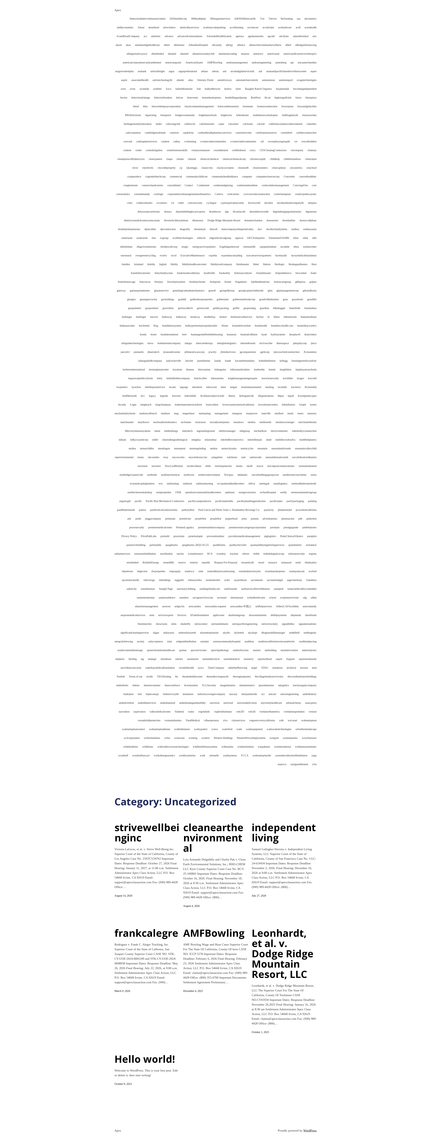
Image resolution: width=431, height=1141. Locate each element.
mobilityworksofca (285, 439)
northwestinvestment (209, 474)
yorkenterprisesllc (262, 755)
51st (262, 18)
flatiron (267, 264)
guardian (264, 308)
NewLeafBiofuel (174, 466)
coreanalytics (123, 194)
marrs (300, 413)
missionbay (211, 439)
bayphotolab (282, 88)
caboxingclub (173, 123)
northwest (189, 474)
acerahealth (311, 27)
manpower (251, 413)
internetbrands (247, 343)
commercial (176, 176)
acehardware (285, 27)
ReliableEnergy (151, 562)
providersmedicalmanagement (244, 536)
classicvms (207, 167)
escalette (284, 246)
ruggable (179, 580)
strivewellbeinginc (146, 832)
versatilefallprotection (149, 720)
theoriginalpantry (242, 676)
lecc (143, 395)
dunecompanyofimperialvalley (237, 229)
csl (172, 202)
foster (314, 273)
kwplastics (122, 387)
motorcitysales (229, 448)
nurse (314, 474)
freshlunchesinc (197, 281)
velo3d (251, 711)
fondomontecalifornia (188, 273)
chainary (312, 150)
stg (142, 659)
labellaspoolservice (155, 387)
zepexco (282, 764)
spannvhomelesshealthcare (161, 650)
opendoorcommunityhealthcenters (203, 492)
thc (176, 676)
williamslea (227, 746)
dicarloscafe (239, 211)
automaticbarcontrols (247, 80)
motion (213, 448)
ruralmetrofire (213, 580)
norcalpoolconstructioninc (281, 466)
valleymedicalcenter (160, 711)
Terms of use (135, 676)
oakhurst (187, 483)
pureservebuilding (135, 545)
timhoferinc (122, 685)
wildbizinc (147, 746)
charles (180, 159)
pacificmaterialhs (224, 501)
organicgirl (125, 501)
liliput (281, 395)
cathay (176, 141)
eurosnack (126, 255)
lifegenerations (266, 395)
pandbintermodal (126, 509)
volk (281, 720)
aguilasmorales (255, 36)
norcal (260, 466)
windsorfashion (245, 746)
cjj (181, 167)
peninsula (170, 518)
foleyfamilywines (164, 273)
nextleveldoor (194, 466)
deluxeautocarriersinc (149, 211)
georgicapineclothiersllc (251, 290)
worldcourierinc (187, 755)
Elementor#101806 (279, 237)
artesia (215, 71)
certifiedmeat (239, 150)
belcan (179, 97)
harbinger (127, 316)
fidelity (174, 264)
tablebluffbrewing (237, 667)
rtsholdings (165, 580)
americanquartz (173, 62)
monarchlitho (147, 448)
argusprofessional (187, 71)
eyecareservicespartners (258, 255)
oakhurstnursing (204, 483)
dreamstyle (200, 229)
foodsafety (224, 273)
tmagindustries (227, 685)
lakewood (211, 387)
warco (214, 729)
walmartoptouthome (159, 729)
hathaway (167, 316)
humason (231, 334)
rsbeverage (149, 580)
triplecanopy (152, 694)
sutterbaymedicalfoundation (160, 667)
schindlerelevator (256, 597)
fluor (314, 264)
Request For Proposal (225, 562)
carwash (127, 141)
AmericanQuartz (194, 62)
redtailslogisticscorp (273, 553)
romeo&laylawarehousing (221, 571)
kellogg (284, 360)
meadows (239, 422)
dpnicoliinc (150, 229)
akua (128, 45)
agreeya (240, 36)
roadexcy (189, 571)
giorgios (131, 299)
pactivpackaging (295, 501)
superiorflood (265, 659)
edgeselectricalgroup (220, 237)
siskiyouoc (168, 632)
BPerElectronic (133, 115)
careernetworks (244, 132)
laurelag (269, 387)
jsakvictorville (173, 360)
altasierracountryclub (203, 53)
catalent (165, 141)
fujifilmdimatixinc (260, 281)
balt (199, 88)
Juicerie (189, 360)
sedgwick (179, 606)
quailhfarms (219, 545)
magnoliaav (189, 413)
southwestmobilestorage (130, 650)
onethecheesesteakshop (139, 492)
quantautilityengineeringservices (267, 545)
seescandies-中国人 (240, 606)
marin (290, 413)
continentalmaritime (247, 185)
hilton (277, 316)
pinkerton (311, 518)
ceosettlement (221, 150)
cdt (262, 141)
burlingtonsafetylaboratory (138, 123)
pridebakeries (309, 527)
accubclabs (268, 27)
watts (239, 729)
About (141, 27)
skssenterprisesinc (209, 632)
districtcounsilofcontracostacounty (142, 220)
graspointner (134, 308)
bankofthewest (212, 88)
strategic (152, 659)
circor (135, 167)
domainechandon (253, 220)
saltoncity (132, 588)
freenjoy (158, 281)
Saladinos (311, 580)
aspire (124, 80)
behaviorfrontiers (163, 97)
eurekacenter (310, 246)
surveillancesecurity (131, 667)
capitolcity (188, 132)
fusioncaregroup (282, 281)
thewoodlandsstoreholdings (302, 676)
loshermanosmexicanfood (188, 404)
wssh (202, 755)
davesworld (254, 202)
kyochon (136, 387)
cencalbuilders (309, 141)
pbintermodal (285, 509)
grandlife (312, 299)
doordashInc (288, 220)
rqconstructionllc (130, 580)
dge (227, 211)
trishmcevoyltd (171, 694)
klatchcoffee (200, 378)
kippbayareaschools (306, 369)
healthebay (210, 316)
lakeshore (197, 387)
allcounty (217, 45)
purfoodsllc (155, 545)
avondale (144, 88)
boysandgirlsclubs (307, 106)
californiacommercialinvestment (285, 123)
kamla (217, 360)
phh (300, 518)
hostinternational (169, 334)
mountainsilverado (281, 448)
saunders (184, 597)
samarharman (148, 588)
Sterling (132, 659)
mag (176, 413)
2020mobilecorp (178, 18)
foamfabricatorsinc (141, 273)
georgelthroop (227, 290)
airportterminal (300, 36)
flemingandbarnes (298, 264)
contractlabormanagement (275, 185)
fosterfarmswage (126, 281)
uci (262, 694)
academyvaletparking (214, 27)
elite (314, 237)
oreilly (283, 492)
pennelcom (185, 518)
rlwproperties (158, 571)
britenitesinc (242, 115)
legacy (152, 395)
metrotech (187, 430)
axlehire (157, 88)
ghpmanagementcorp (287, 290)
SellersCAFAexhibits (287, 606)
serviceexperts (165, 615)
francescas (144, 281)
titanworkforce (172, 685)
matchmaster (127, 422)
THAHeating (164, 676)
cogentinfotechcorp (155, 176)
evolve (163, 255)
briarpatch (165, 115)
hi (269, 316)
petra (244, 518)
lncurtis (122, 404)
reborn (245, 553)
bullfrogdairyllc (290, 115)
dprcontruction (168, 229)
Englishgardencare (229, 246)
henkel (223, 316)
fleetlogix (280, 264)
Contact (189, 185)
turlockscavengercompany (211, 694)
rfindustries (311, 562)
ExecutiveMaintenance (192, 255)
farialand (138, 264)
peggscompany (153, 518)
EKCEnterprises (256, 237)
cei (295, 141)
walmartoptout (309, 720)
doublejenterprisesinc (129, 229)
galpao (313, 281)
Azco (168, 88)
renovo (182, 562)
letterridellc (190, 395)
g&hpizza (300, 281)
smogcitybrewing (123, 641)
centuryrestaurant (200, 150)
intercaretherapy (204, 343)
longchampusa (163, 404)
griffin (236, 308)
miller (155, 439)
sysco (201, 667)
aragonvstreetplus (124, 71)
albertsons (179, 45)
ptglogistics (270, 536)
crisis (129, 202)
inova (150, 343)
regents (313, 553)
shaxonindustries (258, 615)
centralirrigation (154, 150)
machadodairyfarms (124, 413)
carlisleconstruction (306, 132)
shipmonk (296, 615)
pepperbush (231, 518)
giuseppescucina (148, 299)
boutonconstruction (267, 106)
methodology (171, 430)
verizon (313, 711)
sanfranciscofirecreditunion (255, 588)
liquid (291, 395)
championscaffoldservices (131, 159)
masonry (312, 413)
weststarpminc (290, 737)
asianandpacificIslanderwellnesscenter (286, 71)
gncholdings (167, 299)
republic (206, 562)
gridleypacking (221, 308)
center (138, 150)
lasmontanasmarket (251, 387)
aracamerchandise (307, 62)
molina (132, 448)
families (126, 264)
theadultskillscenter (192, 676)
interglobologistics (226, 343)
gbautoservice (161, 290)
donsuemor (272, 220)
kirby (159, 378)
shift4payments (279, 615)
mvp (165, 457)
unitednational (167, 702)
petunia (255, 518)
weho (167, 737)
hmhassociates (127, 325)
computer (247, 176)
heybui (259, 316)
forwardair (301, 273)
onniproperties (163, 492)
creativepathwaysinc (306, 194)
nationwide (255, 457)
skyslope (252, 632)
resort (261, 562)
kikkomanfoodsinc (240, 369)
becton (123, 97)
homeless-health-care (282, 325)
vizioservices (238, 720)
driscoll (213, 229)
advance (169, 36)
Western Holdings (223, 737)
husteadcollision (248, 334)
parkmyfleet (188, 509)
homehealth (261, 325)
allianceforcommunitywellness (265, 45)
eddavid (201, 237)
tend (314, 667)
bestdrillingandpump (236, 97)
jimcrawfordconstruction (287, 352)
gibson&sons (310, 290)
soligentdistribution (186, 641)
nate (243, 457)
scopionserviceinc (289, 597)
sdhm (314, 597)
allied (288, 45)
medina (251, 422)
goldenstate (223, 299)
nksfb (250, 466)
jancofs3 (125, 352)
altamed (172, 53)
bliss (145, 106)
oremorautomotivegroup (304, 492)
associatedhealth (139, 80)
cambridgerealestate (155, 132)
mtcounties (153, 457)
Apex (117, 10)
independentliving (284, 832)
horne (154, 334)
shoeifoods (311, 615)
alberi (167, 45)
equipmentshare (268, 246)
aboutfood (153, 27)
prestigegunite (291, 527)
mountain (262, 448)
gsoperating (249, 308)
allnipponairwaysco (137, 53)
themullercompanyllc (218, 676)
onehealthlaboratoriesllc (304, 483)
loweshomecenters (268, 404)
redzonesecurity (296, 553)
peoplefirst (200, 518)
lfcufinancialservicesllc (212, 395)
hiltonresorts (290, 316)
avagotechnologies (307, 80)
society (140, 641)
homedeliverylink (241, 325)
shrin (173, 623)
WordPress (310, 1130)
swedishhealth (186, 667)
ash (260, 71)
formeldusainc (263, 273)
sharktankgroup (236, 615)
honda (143, 334)
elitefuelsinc (126, 246)
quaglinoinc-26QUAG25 (195, 545)
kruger (300, 378)
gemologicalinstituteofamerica (188, 290)
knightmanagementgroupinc (243, 378)
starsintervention (289, 650)
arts (224, 71)
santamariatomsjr (146, 597)
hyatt (264, 334)
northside (152, 474)
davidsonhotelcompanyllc (290, 202)
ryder (227, 580)
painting (312, 501)
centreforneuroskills (177, 150)
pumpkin (312, 536)
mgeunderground (206, 430)
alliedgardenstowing (306, 45)
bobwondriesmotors (228, 106)
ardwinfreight (157, 71)
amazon (245, 53)
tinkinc (136, 685)
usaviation (124, 711)
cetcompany (297, 150)
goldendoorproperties (201, 299)
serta (151, 615)
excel (173, 255)
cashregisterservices (146, 141)
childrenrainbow (292, 159)
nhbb (208, 466)
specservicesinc (199, 650)
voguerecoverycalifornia (262, 720)
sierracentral (200, 623)
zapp (314, 755)
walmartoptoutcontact (133, 729)
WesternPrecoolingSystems (251, 737)
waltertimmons (182, 729)
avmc (133, 88)
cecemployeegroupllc (279, 141)
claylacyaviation (225, 167)
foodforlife (209, 273)
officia (251, 483)
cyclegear (211, 202)
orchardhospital (268, 492)
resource (272, 562)
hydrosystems (278, 334)
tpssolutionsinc (266, 685)
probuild (164, 536)
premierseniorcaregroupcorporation (247, 527)
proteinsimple (195, 536)
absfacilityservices (189, 27)
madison (165, 413)
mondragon (164, 448)
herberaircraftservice (241, 316)
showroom (161, 623)
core (314, 185)
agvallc (271, 36)
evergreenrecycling (146, 255)
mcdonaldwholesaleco (165, 422)
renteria (194, 562)
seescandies (195, 606)
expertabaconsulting (231, 255)
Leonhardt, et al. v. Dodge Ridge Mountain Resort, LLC (282, 953)
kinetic (272, 369)
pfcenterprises (270, 518)
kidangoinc (220, 369)
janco (314, 343)
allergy (229, 45)
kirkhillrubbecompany (178, 378)
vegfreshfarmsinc (223, 711)
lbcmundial (311, 387)
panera (142, 509)
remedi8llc (168, 562)
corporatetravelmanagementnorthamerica (189, 194)
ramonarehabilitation (145, 553)
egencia (239, 237)
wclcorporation (132, 737)
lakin (223, 387)
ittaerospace (282, 343)
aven (123, 88)
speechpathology (220, 650)
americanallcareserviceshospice (300, 53)
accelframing (236, 27)
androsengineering (261, 62)
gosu (285, 299)
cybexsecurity (195, 202)
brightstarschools (208, 115)
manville (266, 413)
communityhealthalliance (225, 176)
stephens (119, 659)
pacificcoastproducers (199, 501)
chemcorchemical (209, 159)
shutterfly (185, 623)
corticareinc (233, 194)
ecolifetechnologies (183, 237)
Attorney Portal (205, 80)
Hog (155, 325)
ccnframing (190, 141)
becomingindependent (305, 88)
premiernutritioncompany (211, 527)
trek (140, 694)
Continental (203, 185)
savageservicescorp (203, 597)
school (272, 597)
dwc (260, 229)
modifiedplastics (308, 439)
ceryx (253, 150)
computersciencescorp (267, 176)
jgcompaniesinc (248, 352)
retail (298, 562)
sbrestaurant (236, 597)
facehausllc (281, 255)
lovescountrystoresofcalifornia (238, 404)
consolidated (174, 185)
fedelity (151, 264)
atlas (190, 80)
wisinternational (282, 746)
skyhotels (239, 632)
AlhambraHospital (198, 45)
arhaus (204, 71)
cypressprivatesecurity (232, 202)
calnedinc (311, 123)
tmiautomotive (247, 685)
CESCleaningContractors (273, 150)
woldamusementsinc (306, 746)
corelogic (158, 194)
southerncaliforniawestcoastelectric (276, 641)
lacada (172, 387)
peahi (138, 518)
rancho (180, 553)
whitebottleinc (130, 746)
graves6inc (168, 308)
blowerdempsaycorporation (166, 106)
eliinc (296, 237)
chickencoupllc (258, 159)
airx (314, 36)
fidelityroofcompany (221, 264)
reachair (234, 553)
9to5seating (287, 18)
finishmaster (242, 264)
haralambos (310, 308)
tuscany (233, 694)
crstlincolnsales (144, 202)
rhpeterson (127, 571)
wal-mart (292, 720)
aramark (142, 71)
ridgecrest (142, 571)
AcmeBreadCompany (128, 36)
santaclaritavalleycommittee (302, 588)
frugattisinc (241, 281)
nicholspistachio (223, 466)
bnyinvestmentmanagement (199, 106)
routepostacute (297, 571)
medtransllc (265, 422)
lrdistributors (288, 404)
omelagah (264, 483)
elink (305, 237)
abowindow (169, 27)
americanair (273, 53)
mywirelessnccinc (198, 457)
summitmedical (232, 659)
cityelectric (148, 167)
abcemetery (310, 18)
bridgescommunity (185, 115)
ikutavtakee (310, 334)
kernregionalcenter (159, 369)
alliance (241, 45)
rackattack (311, 545)
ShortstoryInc (145, 623)
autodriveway (224, 80)
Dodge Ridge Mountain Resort (223, 220)
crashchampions (282, 194)
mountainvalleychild (306, 448)
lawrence (296, 387)
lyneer (313, 404)
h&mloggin (279, 308)
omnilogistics (280, 483)
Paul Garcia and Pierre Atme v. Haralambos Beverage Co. (229, 509)
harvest (154, 316)
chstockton (311, 159)
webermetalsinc (152, 737)
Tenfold (121, 676)
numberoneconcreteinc (295, 474)
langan (233, 387)
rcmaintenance (195, 553)
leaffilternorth (129, 395)
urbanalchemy (293, 702)
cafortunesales (206, 123)
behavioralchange (140, 97)
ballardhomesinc (184, 88)
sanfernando (230, 588)
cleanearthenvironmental (213, 837)
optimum (230, 492)
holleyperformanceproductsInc (201, 325)
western (205, 737)
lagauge (184, 387)
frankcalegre (146, 933)
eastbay (295, 229)
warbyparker (200, 729)
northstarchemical (170, 474)
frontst (227, 281)
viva (225, 720)
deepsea (312, 202)
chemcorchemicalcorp (234, 159)
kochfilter (288, 378)
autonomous (268, 80)
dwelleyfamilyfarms (276, 229)
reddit (256, 553)
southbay (249, 641)
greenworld (203, 308)
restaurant (286, 562)
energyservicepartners (204, 246)
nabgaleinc (217, 457)
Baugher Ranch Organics (258, 88)
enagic (184, 246)
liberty (231, 395)
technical (291, 667)
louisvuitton (212, 404)
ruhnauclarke (195, 580)
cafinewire (189, 123)
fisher (256, 264)
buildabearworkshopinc (265, 115)
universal (214, 702)
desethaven (215, 211)
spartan (183, 650)
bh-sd (267, 97)
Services (181, 615)
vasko (191, 711)
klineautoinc (217, 378)
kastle (228, 360)
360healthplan (198, 18)
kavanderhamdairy (245, 360)
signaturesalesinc (308, 623)
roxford (313, 571)
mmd (268, 439)
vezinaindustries (172, 720)
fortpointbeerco (283, 273)
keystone (177, 369)
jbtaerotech (153, 352)
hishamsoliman (309, 316)
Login (133, 404)
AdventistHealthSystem (218, 36)
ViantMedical (193, 720)
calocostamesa (133, 132)
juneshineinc (203, 360)
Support (290, 659)
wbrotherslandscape (306, 729)
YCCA (244, 755)
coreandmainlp (142, 194)
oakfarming (173, 483)
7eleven (272, 18)
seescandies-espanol (215, 606)
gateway (121, 290)
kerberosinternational (134, 369)
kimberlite (259, 369)
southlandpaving (308, 641)
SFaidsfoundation (199, 615)
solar (169, 641)
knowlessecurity (270, 378)
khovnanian (204, 369)
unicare (272, 694)
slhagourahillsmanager (273, 632)
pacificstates (276, 501)
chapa (169, 159)
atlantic (180, 80)
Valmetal (179, 711)
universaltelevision (247, 702)
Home (225, 325)
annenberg (280, 62)
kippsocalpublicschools (140, 378)
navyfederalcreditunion (304, 457)
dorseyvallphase (308, 220)
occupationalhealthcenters (230, 483)
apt (292, 62)
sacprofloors (240, 580)
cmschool (311, 167)
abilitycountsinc (125, 27)
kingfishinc (286, 369)
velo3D (240, 711)
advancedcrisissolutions (189, 36)
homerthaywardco (307, 325)
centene (127, 150)
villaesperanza (211, 720)
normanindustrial (308, 466)
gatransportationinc (140, 290)
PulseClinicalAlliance (291, 536)
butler (159, 123)
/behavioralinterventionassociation (147, 18)
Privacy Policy (129, 536)
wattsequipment (254, 729)
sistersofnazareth (187, 632)
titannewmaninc (152, 685)
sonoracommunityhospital (226, 641)
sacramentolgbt (275, 580)
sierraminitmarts (219, 623)
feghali (163, 264)
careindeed (286, 132)
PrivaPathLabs (148, 536)
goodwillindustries (269, 299)
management (221, 413)
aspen (313, 71)
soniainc (204, 641)
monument (179, 448)
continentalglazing (223, 185)
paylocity (269, 509)
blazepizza (311, 97)
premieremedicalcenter (160, 527)
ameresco (258, 53)
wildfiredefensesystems (205, 746)
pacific (138, 501)
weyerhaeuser (309, 737)
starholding (270, 650)
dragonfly (185, 229)
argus (171, 71)
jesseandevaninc (171, 352)
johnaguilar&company (150, 360)
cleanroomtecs (260, 167)
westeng (193, 737)
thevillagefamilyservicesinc (269, 676)
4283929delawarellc (245, 18)
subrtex (179, 659)
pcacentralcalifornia (306, 509)
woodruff (123, 755)
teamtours (277, 667)
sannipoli (278, 588)
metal (157, 430)
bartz (238, 88)
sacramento (257, 580)
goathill (182, 299)
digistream (311, 211)
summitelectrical (211, 659)
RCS (209, 553)
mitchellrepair (254, 439)
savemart (221, 597)
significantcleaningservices (135, 632)
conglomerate (130, 185)
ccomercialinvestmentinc (213, 141)
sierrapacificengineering (244, 623)
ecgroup (164, 237)
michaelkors (260, 430)
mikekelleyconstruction (304, 430)
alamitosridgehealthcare (147, 45)
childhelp (275, 159)
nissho (239, 466)
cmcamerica (296, 167)
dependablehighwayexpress (190, 211)
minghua (196, 439)
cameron (174, 132)
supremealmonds (308, 659)
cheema (192, 159)
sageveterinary (294, 580)
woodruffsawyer (141, 755)
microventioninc (279, 430)
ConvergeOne (300, 185)
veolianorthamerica (269, 711)
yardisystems (230, 755)
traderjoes (128, 694)
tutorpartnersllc (249, 694)
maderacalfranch (148, 413)
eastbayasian (310, 229)
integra (188, 343)
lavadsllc (282, 387)
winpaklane (264, 746)
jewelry (213, 352)
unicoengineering (289, 694)
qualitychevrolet (237, 545)
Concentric (289, 176)
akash (119, 45)
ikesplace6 (294, 334)
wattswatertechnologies (279, 729)
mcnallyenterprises (219, 422)
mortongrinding (197, 448)
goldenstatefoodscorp (244, 299)
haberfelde (294, 308)
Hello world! (144, 1059)
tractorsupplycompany (305, 685)
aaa (298, 18)
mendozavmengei (285, 422)
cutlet (181, 202)
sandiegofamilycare (210, 588)
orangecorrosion (247, 492)
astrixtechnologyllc (163, 80)
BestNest (255, 97)
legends (164, 395)
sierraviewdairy (269, 623)
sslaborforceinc (241, 650)
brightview (226, 115)
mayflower (143, 422)
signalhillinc (288, 623)
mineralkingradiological (174, 439)
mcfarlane (186, 422)
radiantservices (122, 553)
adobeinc (156, 36)
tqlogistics (283, 685)
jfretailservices (228, 352)
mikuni (122, 439)
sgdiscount (218, 615)
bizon (298, 97)
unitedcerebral (126, 702)
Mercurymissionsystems (137, 430)
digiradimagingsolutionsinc (287, 211)
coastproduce (134, 176)
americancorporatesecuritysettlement (142, 62)
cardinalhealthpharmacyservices (214, 132)
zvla (314, 764)
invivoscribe (265, 343)
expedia (213, 255)
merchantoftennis (307, 422)
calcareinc (233, 123)
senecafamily (310, 606)
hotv (184, 334)
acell (298, 27)
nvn (161, 483)
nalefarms (232, 457)
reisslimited (133, 562)
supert (279, 659)
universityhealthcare (271, 702)
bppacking (150, 115)
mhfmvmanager (227, 430)
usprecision (139, 711)
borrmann (248, 106)
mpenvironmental (124, 457)
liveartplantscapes (307, 395)
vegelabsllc (204, 711)
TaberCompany (216, 667)
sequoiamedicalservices (133, 615)
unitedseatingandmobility (192, 702)
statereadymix (309, 650)
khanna (190, 369)
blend (136, 106)
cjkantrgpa (191, 167)
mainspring (205, 413)
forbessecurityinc (243, 273)
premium (274, 527)
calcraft (261, 123)
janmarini (139, 352)
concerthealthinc (308, 176)
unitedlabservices (147, 702)
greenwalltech (185, 308)
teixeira (304, 667)
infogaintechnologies (132, 343)
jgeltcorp (265, 352)
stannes (257, 650)
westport (274, 737)
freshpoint (215, 281)
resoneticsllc (247, 562)
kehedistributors (267, 360)
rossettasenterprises (275, 571)
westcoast (179, 737)
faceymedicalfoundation (304, 255)
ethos (296, 246)
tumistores (188, 694)
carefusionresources (266, 132)
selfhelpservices (263, 606)
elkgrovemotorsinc (146, 246)
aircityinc (284, 36)
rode (200, 571)
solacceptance (155, 641)
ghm (270, 290)
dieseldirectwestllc (259, 211)
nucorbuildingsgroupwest (265, 474)
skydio (226, 632)
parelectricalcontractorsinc (164, 509)
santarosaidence (167, 597)
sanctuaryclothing (186, 588)
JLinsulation (310, 352)
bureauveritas (309, 115)
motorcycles (247, 448)
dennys (168, 211)
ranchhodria (166, 553)
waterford (227, 729)
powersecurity (136, 527)
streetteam (166, 659)
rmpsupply (175, 571)
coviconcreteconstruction (256, 194)
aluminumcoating (228, 53)
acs (145, 36)
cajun (221, 123)
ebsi (154, 237)
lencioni (176, 395)
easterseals (126, 237)
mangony (237, 413)
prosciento (178, 536)
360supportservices (220, 18)
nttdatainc (242, 474)
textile (149, 676)
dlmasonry (197, 220)
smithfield (294, 632)
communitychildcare (197, 176)
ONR (178, 492)
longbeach (145, 404)
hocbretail (144, 325)
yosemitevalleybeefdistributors (291, 755)
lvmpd (302, 404)
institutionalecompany (169, 343)
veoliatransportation (294, 711)
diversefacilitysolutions (176, 220)
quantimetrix (295, 545)
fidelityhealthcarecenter (194, 264)
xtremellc (214, 755)
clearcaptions (279, 167)
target (254, 667)
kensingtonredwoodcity (304, 360)
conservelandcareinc (152, 185)
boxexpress (287, 106)
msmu (140, 457)
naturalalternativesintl (277, 457)
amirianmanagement (237, 62)
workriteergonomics (164, 755)
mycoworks (178, 457)
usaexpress (311, 702)
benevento (192, 97)
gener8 (212, 290)
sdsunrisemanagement (146, 606)
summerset (192, 659)
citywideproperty (167, 167)
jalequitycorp (300, 343)
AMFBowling (214, 62)
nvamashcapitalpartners (142, 483)
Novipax (228, 474)
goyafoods (297, 299)
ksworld (312, 378)
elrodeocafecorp (168, 246)
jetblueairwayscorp (195, 352)
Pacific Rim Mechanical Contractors (165, 501)
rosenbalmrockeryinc (250, 571)
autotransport (286, 80)
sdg (305, 597)
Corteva (219, 194)
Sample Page (166, 588)
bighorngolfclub (282, 97)
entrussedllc (249, 246)
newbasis (142, 466)
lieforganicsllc (246, 395)
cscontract (161, 202)
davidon (268, 202)
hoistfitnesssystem (171, 325)
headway (195, 316)
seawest (166, 606)
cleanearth (243, 167)
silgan (156, 632)
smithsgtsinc (310, 632)
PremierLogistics (185, 527)
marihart (279, 413)
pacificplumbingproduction (251, 501)
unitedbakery (310, 694)
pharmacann (287, 518)
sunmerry (249, 659)
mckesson (200, 422)
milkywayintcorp (139, 439)
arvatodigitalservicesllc (242, 71)
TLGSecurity (209, 685)
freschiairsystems (176, 281)
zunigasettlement (299, 764)
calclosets (248, 123)
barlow (228, 88)
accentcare (252, 27)
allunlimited (157, 53)
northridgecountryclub (131, 474)
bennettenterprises (211, 97)
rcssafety (221, 553)
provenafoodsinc (215, 536)
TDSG (264, 667)
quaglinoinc (171, 545)
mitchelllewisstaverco (232, 439)
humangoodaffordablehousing (207, 334)
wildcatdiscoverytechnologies (173, 746)
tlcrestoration (191, 685)
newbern (156, 466)
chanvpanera (155, 159)
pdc (129, 518)
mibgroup (245, 430)
